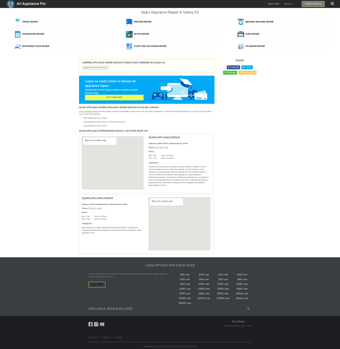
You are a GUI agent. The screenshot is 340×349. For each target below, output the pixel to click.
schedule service (313, 4)
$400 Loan (242, 274)
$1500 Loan (222, 284)
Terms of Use (93, 337)
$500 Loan (185, 279)
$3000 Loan (184, 289)
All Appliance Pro (31, 4)
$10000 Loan (242, 293)
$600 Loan (204, 279)
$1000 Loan (203, 284)
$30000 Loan (242, 298)
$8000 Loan (204, 293)
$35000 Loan (184, 303)
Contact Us (107, 337)
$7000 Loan (184, 293)
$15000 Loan (185, 298)
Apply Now (97, 284)
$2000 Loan (242, 284)
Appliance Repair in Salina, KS (95, 68)
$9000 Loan (223, 293)
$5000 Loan (223, 289)
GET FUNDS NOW (114, 97)
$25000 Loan (223, 298)
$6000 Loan (242, 289)
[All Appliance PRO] (11, 4)
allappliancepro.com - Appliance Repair (157, 346)
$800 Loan (242, 279)
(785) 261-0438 (161, 147)
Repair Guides (273, 4)
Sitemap (119, 337)
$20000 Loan (204, 298)
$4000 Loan (204, 289)
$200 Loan (204, 274)
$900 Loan (185, 284)
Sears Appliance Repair (88, 111)
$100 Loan (185, 274)
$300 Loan (223, 274)
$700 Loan (223, 279)
